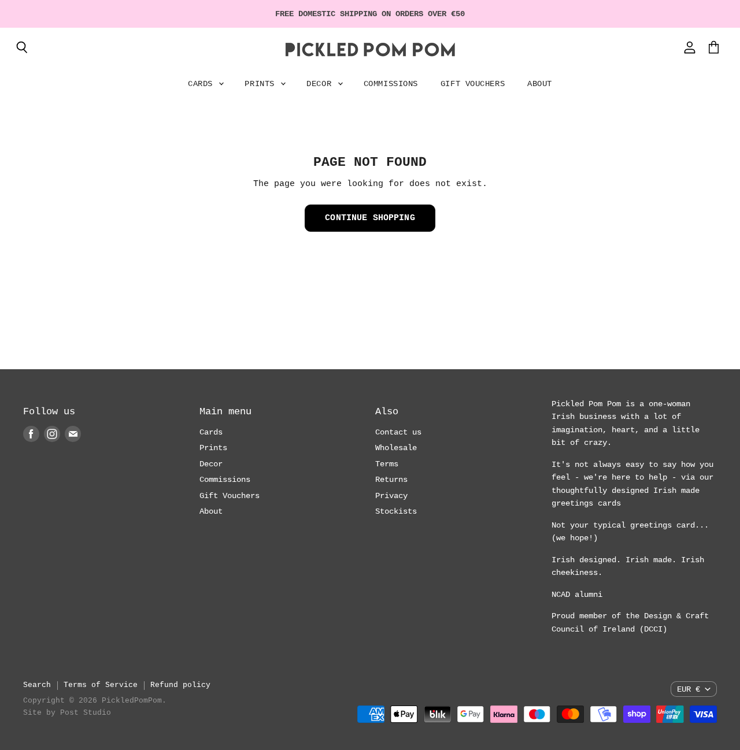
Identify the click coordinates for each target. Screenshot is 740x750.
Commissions (391, 83)
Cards (202, 83)
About (539, 83)
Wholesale (396, 447)
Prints (262, 83)
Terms (386, 464)
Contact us (398, 432)
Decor (321, 83)
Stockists (396, 511)
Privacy (391, 495)
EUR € (688, 689)
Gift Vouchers (473, 83)
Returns (391, 479)
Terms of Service (101, 685)
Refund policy (180, 685)
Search (37, 685)
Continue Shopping (370, 217)
